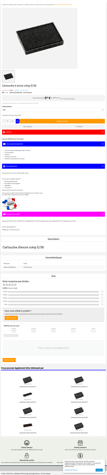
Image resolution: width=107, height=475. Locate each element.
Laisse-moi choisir (71, 470)
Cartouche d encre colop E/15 (27, 402)
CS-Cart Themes (45, 473)
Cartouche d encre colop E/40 (79, 417)
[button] (53, 110)
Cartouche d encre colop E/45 (27, 433)
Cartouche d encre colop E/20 (79, 402)
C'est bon (99, 470)
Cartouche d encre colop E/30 (27, 417)
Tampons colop (28, 4)
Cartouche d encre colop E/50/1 (79, 433)
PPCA (22, 473)
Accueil (4, 4)
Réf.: (3, 92)
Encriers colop (39, 4)
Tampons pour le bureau (15, 4)
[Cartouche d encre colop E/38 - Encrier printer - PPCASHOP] (40, 38)
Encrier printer (49, 4)
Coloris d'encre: (7, 106)
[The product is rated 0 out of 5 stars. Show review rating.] (27, 384)
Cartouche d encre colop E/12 (79, 386)
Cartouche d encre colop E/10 (27, 386)
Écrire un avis (24, 90)
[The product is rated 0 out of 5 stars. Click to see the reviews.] (5, 90)
